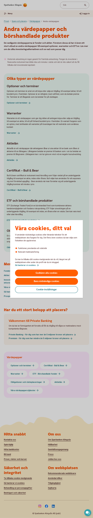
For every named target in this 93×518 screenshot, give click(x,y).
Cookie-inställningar (46, 289)
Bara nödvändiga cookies (46, 281)
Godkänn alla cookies (46, 273)
